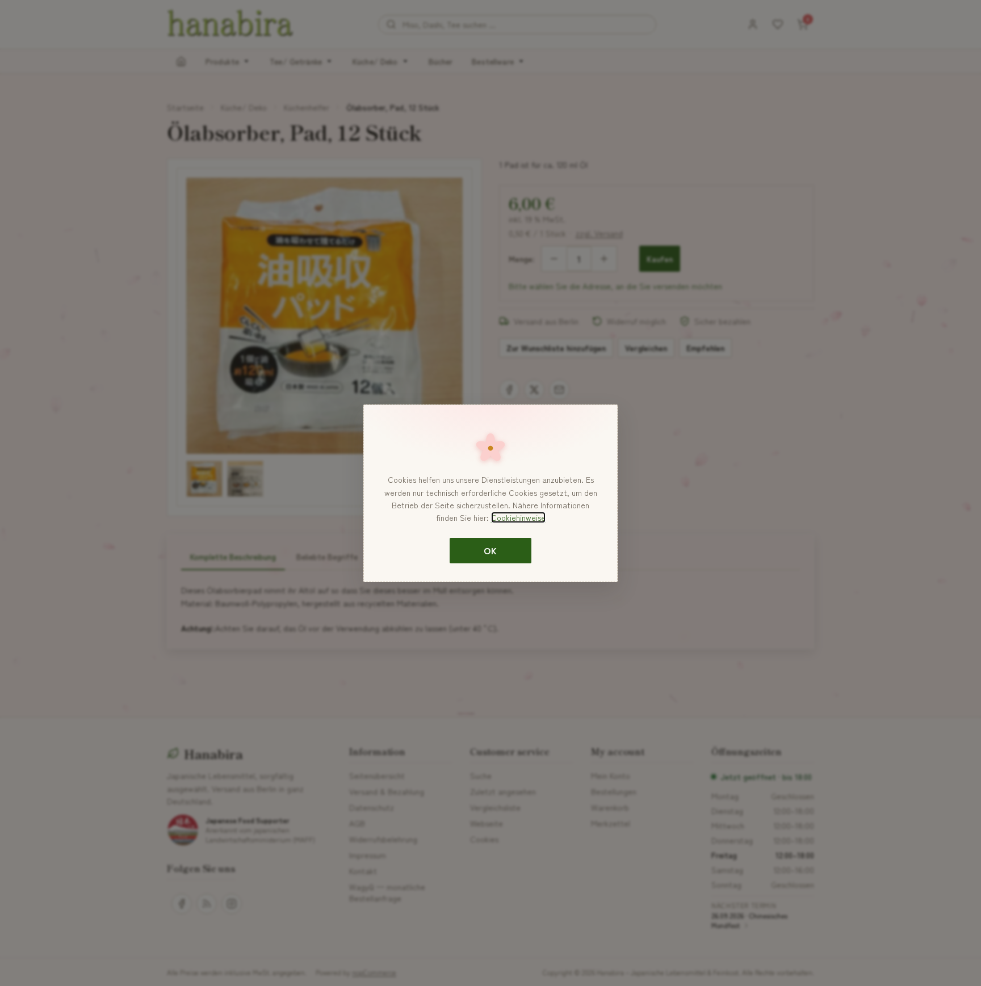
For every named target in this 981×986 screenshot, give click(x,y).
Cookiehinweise (518, 517)
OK (490, 550)
